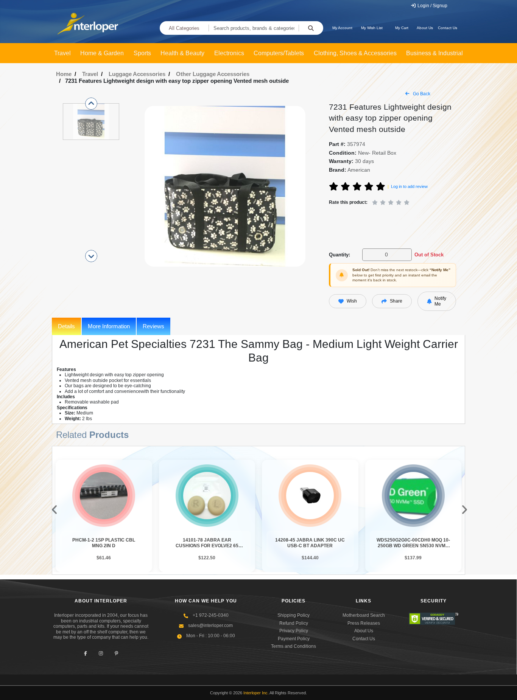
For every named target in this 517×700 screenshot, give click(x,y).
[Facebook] (85, 653)
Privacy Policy (293, 630)
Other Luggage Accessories (212, 74)
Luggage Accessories (137, 74)
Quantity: (339, 255)
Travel (90, 74)
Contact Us (447, 28)
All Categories (184, 28)
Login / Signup (431, 5)
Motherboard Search (364, 615)
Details (66, 326)
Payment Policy (294, 638)
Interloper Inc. (256, 693)
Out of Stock (429, 255)
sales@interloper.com (210, 625)
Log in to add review (409, 186)
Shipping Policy (293, 615)
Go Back (421, 93)
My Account (342, 28)
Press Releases (363, 623)
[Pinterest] (116, 653)
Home (64, 74)
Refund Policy (293, 623)
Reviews (153, 326)
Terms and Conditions (293, 646)
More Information (109, 326)
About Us (425, 28)
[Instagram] (100, 653)
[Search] (311, 28)
